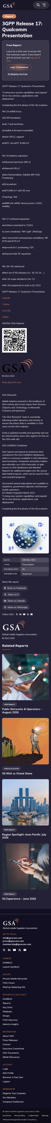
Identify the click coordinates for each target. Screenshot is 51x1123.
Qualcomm (27, 574)
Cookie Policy (33, 1115)
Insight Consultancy (29, 1120)
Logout (6, 1081)
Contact (7, 1044)
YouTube (6, 310)
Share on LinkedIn (16, 600)
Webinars (7, 1011)
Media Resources (11, 1057)
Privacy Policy (19, 1115)
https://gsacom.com (11, 382)
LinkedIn (6, 298)
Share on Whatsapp (17, 607)
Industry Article (11, 768)
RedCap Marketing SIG (14, 987)
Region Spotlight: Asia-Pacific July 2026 (24, 836)
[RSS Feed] (28, 614)
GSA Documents (11, 1053)
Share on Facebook (16, 588)
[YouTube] (24, 614)
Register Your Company (14, 1093)
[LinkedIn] (20, 614)
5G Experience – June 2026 (19, 898)
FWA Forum (9, 983)
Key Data (7, 1007)
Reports (7, 1003)
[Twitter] (17, 614)
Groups (6, 1015)
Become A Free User (13, 1077)
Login (5, 1069)
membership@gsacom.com (17, 944)
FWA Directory (10, 1020)
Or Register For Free (17, 74)
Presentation (28, 564)
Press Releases (10, 1040)
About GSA (8, 1036)
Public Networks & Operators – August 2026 (22, 710)
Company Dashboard (13, 1101)
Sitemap (45, 1115)
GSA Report (9, 704)
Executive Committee (13, 1048)
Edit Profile (8, 1073)
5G (23, 569)
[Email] (31, 614)
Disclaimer (7, 1115)
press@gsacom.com (13, 941)
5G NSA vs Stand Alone (17, 773)
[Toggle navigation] (43, 5)
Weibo (5, 317)
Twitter (5, 304)
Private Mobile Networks (15, 978)
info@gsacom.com (12, 938)
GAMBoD (7, 962)
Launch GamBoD (11, 967)
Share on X (13, 594)
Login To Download (19, 67)
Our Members (9, 1097)
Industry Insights (11, 1024)
